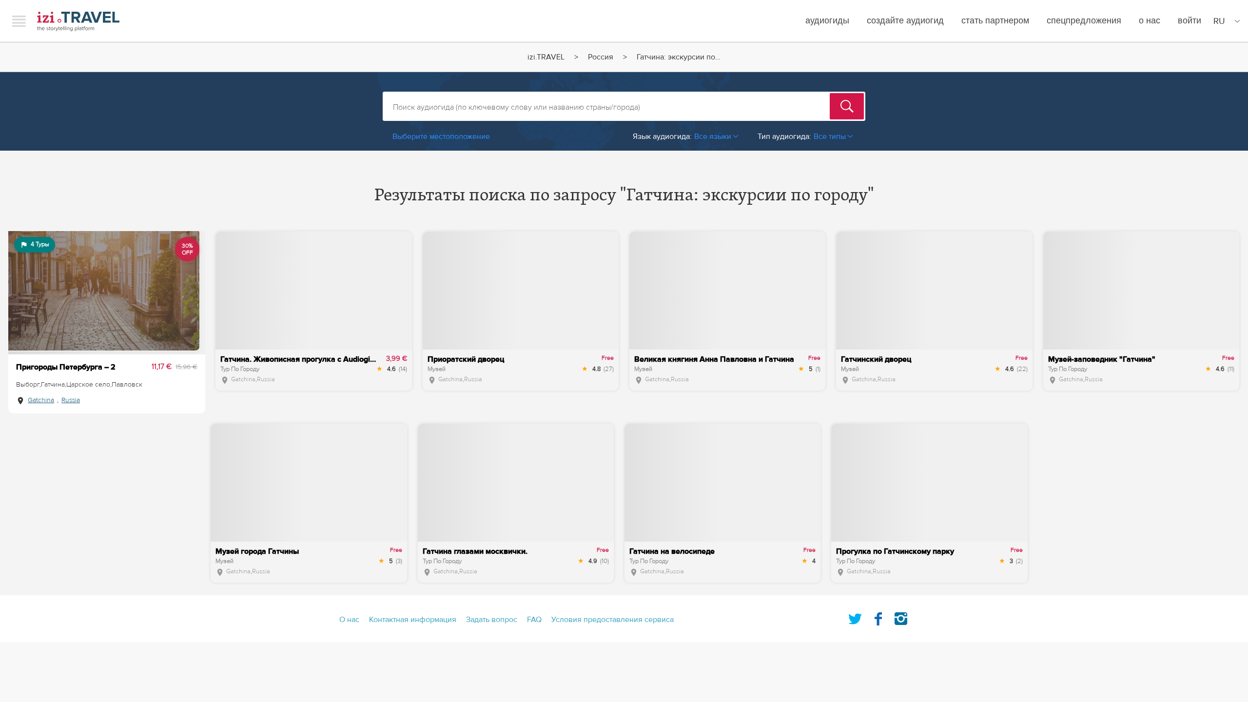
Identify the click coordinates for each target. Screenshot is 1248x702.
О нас (1149, 21)
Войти (1189, 21)
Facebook (878, 617)
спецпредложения (1084, 21)
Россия (600, 57)
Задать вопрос (491, 619)
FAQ (534, 619)
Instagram (901, 617)
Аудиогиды (827, 21)
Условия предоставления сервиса (612, 619)
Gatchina (41, 400)
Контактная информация (412, 619)
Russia (70, 400)
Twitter (855, 617)
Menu (19, 21)
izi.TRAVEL (78, 21)
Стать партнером (995, 21)
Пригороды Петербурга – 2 (66, 367)
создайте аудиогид (905, 21)
